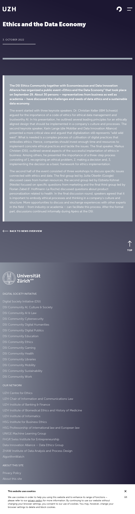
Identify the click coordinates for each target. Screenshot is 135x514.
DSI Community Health (18, 353)
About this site (12, 478)
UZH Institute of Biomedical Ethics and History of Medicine (42, 410)
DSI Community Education (21, 336)
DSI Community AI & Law (19, 313)
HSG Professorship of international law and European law (41, 427)
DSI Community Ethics (18, 342)
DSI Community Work (17, 376)
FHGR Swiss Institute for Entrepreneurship (31, 439)
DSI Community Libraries (19, 359)
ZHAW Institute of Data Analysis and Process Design (37, 451)
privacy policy (35, 500)
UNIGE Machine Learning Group (24, 433)
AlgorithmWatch (13, 456)
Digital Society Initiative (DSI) (22, 301)
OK (125, 497)
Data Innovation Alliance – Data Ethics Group (33, 445)
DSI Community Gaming (19, 347)
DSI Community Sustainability (22, 371)
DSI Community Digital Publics (23, 330)
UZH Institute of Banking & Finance (26, 404)
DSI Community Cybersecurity (23, 318)
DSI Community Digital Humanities (26, 324)
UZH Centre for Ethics (17, 393)
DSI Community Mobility (19, 365)
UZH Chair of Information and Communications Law (38, 398)
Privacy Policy (12, 473)
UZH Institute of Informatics (21, 416)
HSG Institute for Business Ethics (25, 422)
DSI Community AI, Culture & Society (28, 307)
